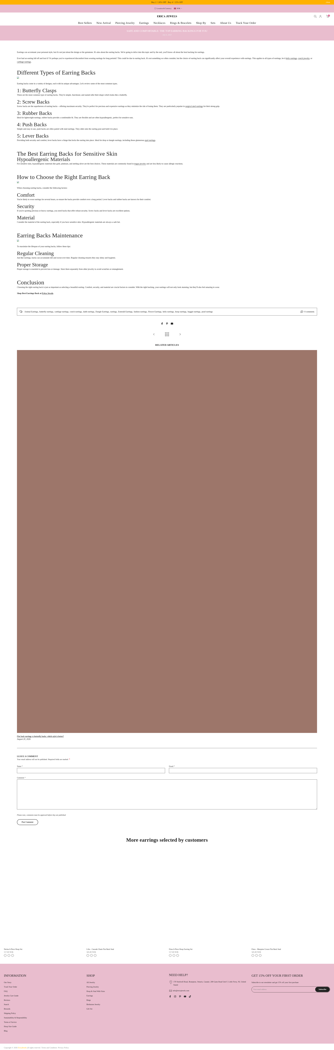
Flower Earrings (154, 312)
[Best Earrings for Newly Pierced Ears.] (180, 334)
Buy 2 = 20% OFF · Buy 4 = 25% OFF (167, 2)
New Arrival (103, 22)
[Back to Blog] (167, 334)
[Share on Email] (172, 323)
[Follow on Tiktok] (190, 996)
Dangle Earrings (102, 312)
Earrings (144, 22)
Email (172, 766)
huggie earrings (194, 312)
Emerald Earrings (125, 312)
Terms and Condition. (49, 1048)
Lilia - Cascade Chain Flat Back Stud (100, 949)
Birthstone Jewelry (93, 1004)
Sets (213, 22)
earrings (113, 312)
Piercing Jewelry (125, 22)
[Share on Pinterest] (167, 323)
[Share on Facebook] (162, 323)
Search (6, 1004)
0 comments (309, 312)
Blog (5, 1031)
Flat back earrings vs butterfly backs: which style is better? (40, 736)
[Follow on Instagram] (175, 996)
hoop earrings (180, 312)
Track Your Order (246, 22)
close (6, 2)
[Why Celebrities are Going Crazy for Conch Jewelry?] (153, 334)
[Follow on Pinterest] (180, 996)
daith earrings (88, 312)
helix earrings (168, 312)
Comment (21, 778)
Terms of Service (10, 1022)
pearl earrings (207, 312)
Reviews (7, 1000)
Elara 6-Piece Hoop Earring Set (180, 949)
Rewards (7, 1009)
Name (20, 766)
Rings (89, 1000)
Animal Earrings (31, 312)
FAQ (5, 991)
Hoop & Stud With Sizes (96, 991)
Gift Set (89, 1009)
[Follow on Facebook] (170, 996)
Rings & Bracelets (180, 22)
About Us (225, 22)
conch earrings (76, 312)
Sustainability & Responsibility (15, 1018)
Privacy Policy (63, 1048)
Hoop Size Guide (10, 1026)
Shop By (201, 22)
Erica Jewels (47, 293)
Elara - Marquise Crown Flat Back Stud (266, 949)
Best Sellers (85, 22)
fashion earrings (140, 312)
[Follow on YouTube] (185, 996)
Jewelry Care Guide (11, 996)
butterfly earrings (46, 312)
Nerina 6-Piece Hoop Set (13, 949)
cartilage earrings (61, 312)
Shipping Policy (10, 1013)
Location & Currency (164, 8)
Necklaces (159, 22)
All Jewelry (91, 982)
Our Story (7, 982)
